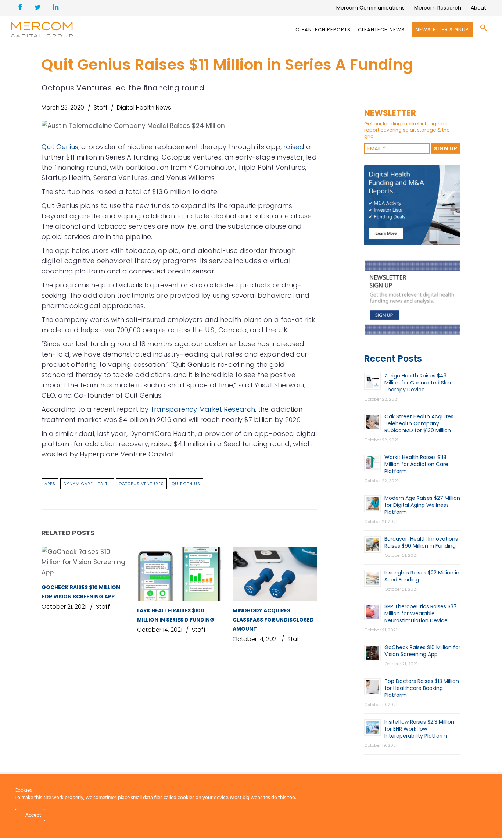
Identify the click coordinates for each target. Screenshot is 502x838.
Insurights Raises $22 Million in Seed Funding (421, 576)
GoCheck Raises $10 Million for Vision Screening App (422, 651)
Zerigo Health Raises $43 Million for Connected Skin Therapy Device (417, 382)
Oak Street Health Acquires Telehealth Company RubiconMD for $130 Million (418, 423)
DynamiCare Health (87, 484)
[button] (483, 29)
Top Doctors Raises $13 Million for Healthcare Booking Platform (421, 688)
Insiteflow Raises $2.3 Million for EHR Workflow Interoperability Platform (419, 728)
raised (293, 146)
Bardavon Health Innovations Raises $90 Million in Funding (421, 542)
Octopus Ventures (141, 484)
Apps (49, 484)
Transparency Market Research (202, 409)
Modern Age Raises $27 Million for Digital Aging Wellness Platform (422, 505)
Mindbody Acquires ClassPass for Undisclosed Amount (273, 620)
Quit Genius (60, 146)
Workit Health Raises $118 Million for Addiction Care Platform (416, 464)
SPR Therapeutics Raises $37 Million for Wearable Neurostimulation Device (420, 613)
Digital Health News (144, 107)
